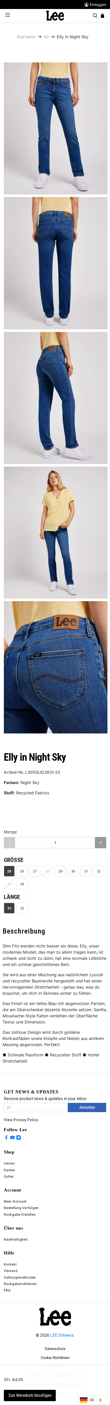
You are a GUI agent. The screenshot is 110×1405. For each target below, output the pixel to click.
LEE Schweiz (62, 1335)
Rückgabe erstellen (20, 1214)
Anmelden (87, 1107)
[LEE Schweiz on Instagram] (18, 1138)
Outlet (9, 1176)
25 (9, 871)
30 (73, 871)
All (46, 37)
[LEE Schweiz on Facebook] (6, 1138)
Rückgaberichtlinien (20, 1284)
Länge (12, 897)
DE (92, 1400)
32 (99, 871)
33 (22, 908)
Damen (9, 1170)
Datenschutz (55, 1349)
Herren (9, 1163)
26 (22, 871)
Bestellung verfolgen (21, 1208)
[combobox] (91, 1400)
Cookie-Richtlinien (55, 1358)
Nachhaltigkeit (16, 1239)
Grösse (13, 860)
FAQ (7, 1290)
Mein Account (15, 1201)
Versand (10, 1271)
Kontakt (10, 1264)
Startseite (26, 37)
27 (35, 871)
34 (22, 884)
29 (60, 871)
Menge (10, 831)
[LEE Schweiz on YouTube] (12, 1138)
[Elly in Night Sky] (55, 128)
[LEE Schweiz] (55, 15)
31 (86, 871)
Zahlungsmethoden (20, 1277)
